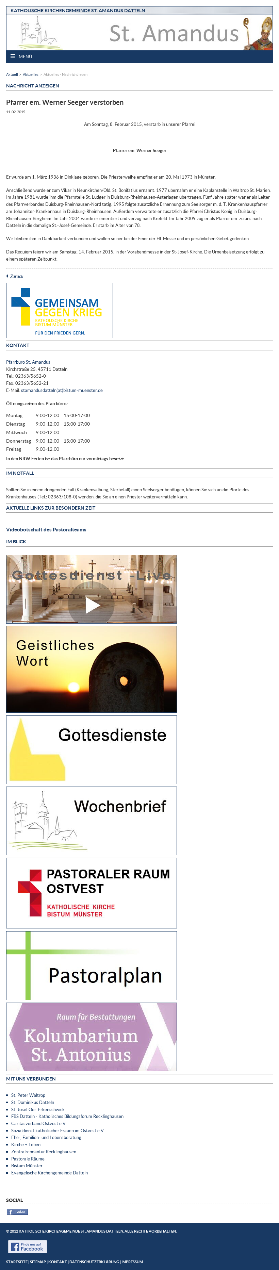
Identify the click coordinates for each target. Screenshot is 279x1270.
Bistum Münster (27, 1165)
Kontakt (57, 1261)
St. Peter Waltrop (28, 1095)
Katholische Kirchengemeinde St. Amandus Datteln (78, 10)
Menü (25, 56)
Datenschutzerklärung (94, 1261)
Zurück (16, 276)
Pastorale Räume (28, 1158)
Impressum (132, 1261)
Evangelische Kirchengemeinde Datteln (49, 1172)
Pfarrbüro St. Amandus (28, 362)
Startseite (17, 1261)
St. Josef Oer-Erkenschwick (38, 1109)
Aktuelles (30, 74)
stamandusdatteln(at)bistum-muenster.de (62, 390)
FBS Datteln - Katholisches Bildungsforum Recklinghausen (67, 1116)
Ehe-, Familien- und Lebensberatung (46, 1137)
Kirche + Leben (25, 1144)
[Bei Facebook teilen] (17, 1214)
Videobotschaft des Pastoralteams (46, 529)
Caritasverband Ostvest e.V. (39, 1123)
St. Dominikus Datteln (32, 1102)
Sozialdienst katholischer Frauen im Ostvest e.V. (58, 1130)
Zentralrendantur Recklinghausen (43, 1151)
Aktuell (12, 74)
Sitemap (38, 1261)
